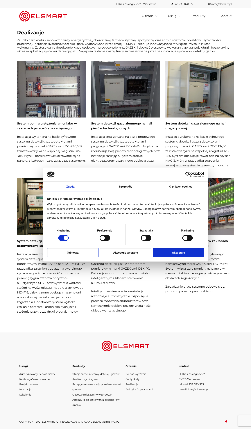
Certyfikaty (133, 379)
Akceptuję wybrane (125, 252)
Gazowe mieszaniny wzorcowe (92, 394)
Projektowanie (28, 384)
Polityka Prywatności (139, 389)
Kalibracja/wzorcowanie (34, 379)
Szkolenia (25, 394)
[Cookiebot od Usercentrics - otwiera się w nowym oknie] (188, 174)
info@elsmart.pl (221, 4)
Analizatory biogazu (85, 379)
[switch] (105, 238)
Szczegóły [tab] (125, 186)
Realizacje (132, 384)
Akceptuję (178, 252)
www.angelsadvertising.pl (98, 421)
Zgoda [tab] (70, 186)
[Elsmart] (43, 16)
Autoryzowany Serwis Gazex (37, 374)
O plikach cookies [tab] (180, 186)
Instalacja (25, 389)
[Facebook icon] (226, 421)
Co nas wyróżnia (136, 374)
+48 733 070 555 (183, 4)
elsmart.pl (50, 421)
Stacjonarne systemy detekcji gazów (95, 374)
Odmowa (72, 252)
